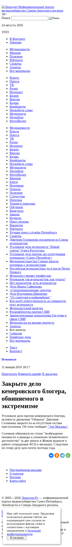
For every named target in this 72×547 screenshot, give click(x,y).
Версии (15, 99)
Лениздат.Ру (30, 497)
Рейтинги (16, 60)
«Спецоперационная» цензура (30, 290)
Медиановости (20, 49)
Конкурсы (16, 210)
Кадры (14, 103)
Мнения (15, 53)
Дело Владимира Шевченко (28, 293)
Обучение (16, 207)
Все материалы (20, 71)
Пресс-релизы (19, 221)
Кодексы (15, 218)
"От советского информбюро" (30, 297)
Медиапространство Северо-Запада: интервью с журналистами (34, 263)
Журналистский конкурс (26, 308)
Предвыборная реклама (26, 470)
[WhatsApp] (68, 455)
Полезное (16, 56)
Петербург (17, 117)
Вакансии (16, 225)
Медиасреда (18, 113)
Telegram (15, 42)
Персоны (16, 200)
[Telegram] (62, 455)
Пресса (14, 81)
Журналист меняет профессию (30, 275)
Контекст (16, 351)
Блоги (14, 182)
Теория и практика (22, 203)
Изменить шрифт (29, 374)
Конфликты (18, 106)
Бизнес (14, 95)
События (16, 333)
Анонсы (15, 67)
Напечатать (9, 374)
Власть (14, 77)
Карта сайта (18, 480)
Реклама (15, 477)
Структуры (17, 196)
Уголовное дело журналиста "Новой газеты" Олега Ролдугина (34, 248)
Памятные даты (20, 337)
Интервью (17, 185)
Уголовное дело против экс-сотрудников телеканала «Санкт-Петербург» (37, 255)
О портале (17, 473)
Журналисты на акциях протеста (32, 322)
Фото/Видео (18, 121)
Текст (13, 347)
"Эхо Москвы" (58, 426)
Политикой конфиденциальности (24, 532)
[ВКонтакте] (51, 455)
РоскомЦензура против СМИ (30, 311)
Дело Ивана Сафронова (26, 286)
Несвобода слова (21, 110)
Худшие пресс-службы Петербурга (33, 232)
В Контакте (17, 38)
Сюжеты (15, 63)
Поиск (6, 18)
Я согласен (17, 537)
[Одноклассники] (56, 455)
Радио (14, 88)
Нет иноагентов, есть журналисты (33, 283)
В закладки (49, 374)
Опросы (15, 189)
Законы (15, 214)
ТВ (12, 85)
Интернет (16, 92)
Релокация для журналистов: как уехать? (37, 279)
